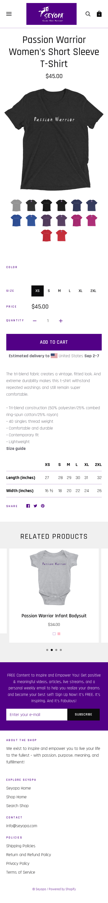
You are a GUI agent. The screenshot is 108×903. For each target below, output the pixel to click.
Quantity (15, 320)
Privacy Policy (17, 863)
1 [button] (47, 650)
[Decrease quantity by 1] (34, 320)
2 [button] (52, 650)
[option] (54, 139)
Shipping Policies (20, 846)
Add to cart (54, 342)
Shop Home (16, 797)
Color (12, 267)
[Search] (87, 14)
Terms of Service (20, 872)
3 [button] (56, 650)
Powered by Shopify (62, 889)
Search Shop (17, 806)
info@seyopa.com (21, 826)
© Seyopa (39, 889)
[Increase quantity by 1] (61, 320)
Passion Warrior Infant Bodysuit (54, 616)
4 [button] (61, 650)
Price (11, 307)
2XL (93, 290)
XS (37, 290)
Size (10, 291)
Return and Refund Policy (28, 855)
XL (80, 290)
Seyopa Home (18, 788)
